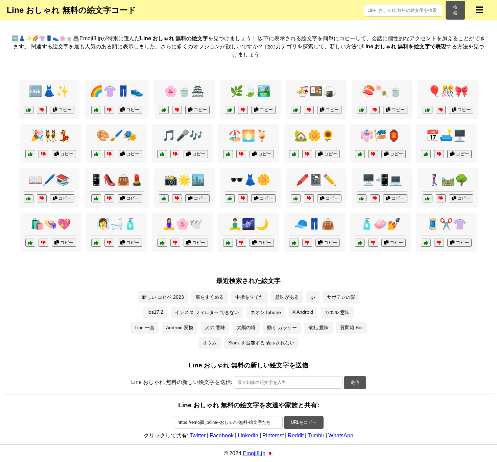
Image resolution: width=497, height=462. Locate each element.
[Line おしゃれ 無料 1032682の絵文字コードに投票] (96, 154)
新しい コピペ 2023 (163, 297)
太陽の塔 (246, 327)
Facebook (222, 435)
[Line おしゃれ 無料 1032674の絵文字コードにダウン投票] (439, 243)
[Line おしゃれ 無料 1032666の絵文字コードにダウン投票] (439, 154)
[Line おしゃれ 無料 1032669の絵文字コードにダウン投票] (241, 154)
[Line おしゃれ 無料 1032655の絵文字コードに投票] (28, 110)
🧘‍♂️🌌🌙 (248, 224)
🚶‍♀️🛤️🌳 (448, 180)
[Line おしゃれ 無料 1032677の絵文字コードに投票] (427, 110)
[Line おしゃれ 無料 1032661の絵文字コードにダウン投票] (373, 243)
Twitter (198, 435)
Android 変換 (179, 327)
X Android (302, 312)
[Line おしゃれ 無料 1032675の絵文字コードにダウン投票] (307, 154)
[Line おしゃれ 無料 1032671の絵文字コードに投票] (162, 243)
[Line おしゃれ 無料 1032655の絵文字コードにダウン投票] (42, 110)
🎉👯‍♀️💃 (50, 135)
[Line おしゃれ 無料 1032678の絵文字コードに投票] (361, 198)
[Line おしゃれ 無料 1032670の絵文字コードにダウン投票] (175, 154)
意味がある (287, 297)
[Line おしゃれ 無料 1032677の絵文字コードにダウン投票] (441, 110)
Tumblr (316, 435)
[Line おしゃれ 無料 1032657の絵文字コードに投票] (164, 110)
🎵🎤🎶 (182, 135)
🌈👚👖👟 (117, 91)
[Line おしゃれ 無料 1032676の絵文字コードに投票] (296, 110)
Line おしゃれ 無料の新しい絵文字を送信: (181, 382)
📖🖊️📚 (49, 180)
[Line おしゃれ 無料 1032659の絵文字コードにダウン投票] (109, 110)
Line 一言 (145, 327)
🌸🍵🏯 (184, 91)
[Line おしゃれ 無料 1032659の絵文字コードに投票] (96, 110)
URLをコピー (304, 422)
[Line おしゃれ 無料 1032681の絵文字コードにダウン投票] (241, 243)
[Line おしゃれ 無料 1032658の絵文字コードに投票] (30, 243)
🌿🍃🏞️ (250, 91)
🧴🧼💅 (380, 224)
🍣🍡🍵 (382, 91)
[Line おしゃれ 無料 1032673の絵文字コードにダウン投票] (309, 198)
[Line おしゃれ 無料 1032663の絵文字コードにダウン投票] (375, 110)
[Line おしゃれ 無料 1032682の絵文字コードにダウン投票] (109, 154)
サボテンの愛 (341, 297)
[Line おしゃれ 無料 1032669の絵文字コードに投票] (228, 154)
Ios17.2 (155, 312)
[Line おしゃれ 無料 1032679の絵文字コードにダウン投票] (42, 198)
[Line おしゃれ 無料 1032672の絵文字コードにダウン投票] (441, 198)
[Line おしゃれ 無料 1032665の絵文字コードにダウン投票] (243, 110)
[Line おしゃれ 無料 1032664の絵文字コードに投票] (230, 198)
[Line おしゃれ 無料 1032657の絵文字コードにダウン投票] (177, 110)
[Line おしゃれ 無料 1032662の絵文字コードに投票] (360, 154)
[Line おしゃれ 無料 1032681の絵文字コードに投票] (228, 243)
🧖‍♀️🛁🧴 (116, 224)
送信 (355, 382)
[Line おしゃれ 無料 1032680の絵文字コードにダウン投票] (109, 243)
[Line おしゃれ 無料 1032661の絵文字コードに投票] (360, 243)
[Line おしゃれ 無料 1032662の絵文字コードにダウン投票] (373, 154)
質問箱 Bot (351, 327)
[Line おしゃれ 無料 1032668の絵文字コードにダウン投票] (307, 243)
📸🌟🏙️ (184, 180)
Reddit (296, 435)
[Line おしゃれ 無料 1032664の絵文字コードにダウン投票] (243, 198)
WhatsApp (340, 435)
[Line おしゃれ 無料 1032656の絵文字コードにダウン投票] (109, 198)
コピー (64, 109)
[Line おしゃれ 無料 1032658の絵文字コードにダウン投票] (43, 243)
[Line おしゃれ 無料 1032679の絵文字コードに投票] (28, 198)
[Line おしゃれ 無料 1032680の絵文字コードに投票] (96, 243)
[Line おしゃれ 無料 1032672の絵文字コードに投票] (427, 198)
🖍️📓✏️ (316, 180)
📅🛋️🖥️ (446, 135)
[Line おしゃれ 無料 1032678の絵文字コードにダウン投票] (375, 198)
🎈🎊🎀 (448, 91)
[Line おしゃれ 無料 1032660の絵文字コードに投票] (164, 198)
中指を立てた (249, 297)
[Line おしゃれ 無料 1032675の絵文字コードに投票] (294, 154)
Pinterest (273, 435)
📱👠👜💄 (117, 180)
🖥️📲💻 (382, 180)
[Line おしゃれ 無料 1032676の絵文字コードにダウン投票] (309, 110)
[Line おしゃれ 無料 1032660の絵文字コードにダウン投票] (177, 198)
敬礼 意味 (318, 327)
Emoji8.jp (254, 453)
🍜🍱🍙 (316, 91)
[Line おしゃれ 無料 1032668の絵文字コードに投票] (294, 243)
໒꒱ (312, 297)
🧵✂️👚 (446, 224)
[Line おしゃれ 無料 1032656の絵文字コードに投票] (96, 198)
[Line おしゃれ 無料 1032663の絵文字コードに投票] (361, 110)
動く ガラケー (282, 327)
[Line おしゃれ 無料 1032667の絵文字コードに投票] (30, 154)
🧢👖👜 (314, 224)
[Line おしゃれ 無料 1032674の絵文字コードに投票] (426, 243)
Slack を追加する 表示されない (261, 342)
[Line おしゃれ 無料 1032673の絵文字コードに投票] (296, 198)
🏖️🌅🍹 (248, 135)
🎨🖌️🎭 (116, 135)
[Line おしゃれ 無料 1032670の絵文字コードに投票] (162, 154)
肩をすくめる (209, 297)
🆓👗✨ (49, 91)
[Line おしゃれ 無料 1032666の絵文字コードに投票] (426, 154)
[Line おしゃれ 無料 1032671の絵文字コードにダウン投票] (175, 243)
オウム (210, 342)
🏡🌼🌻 (314, 135)
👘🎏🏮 (380, 135)
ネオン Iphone (266, 312)
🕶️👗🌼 (250, 180)
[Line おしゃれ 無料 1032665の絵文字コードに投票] (230, 110)
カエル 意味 (337, 312)
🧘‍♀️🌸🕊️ (182, 224)
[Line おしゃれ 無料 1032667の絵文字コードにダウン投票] (43, 154)
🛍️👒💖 (50, 224)
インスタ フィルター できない (207, 312)
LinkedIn (248, 435)
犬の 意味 (215, 327)
